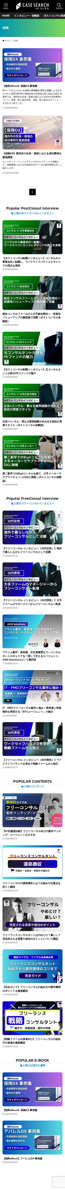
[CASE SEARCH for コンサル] (32, 6)
